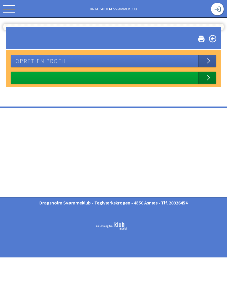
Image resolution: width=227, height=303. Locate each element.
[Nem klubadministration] (111, 228)
